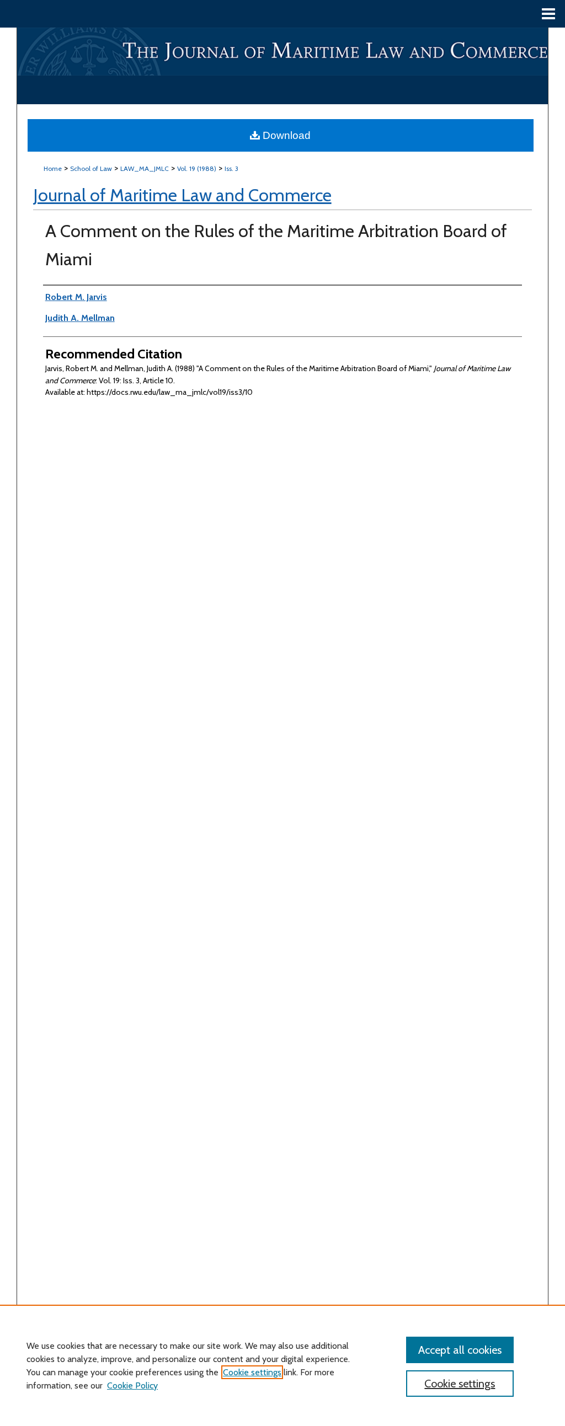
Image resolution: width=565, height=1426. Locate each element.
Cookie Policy (132, 1385)
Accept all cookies (460, 1350)
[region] (282, 1365)
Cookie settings (252, 1372)
